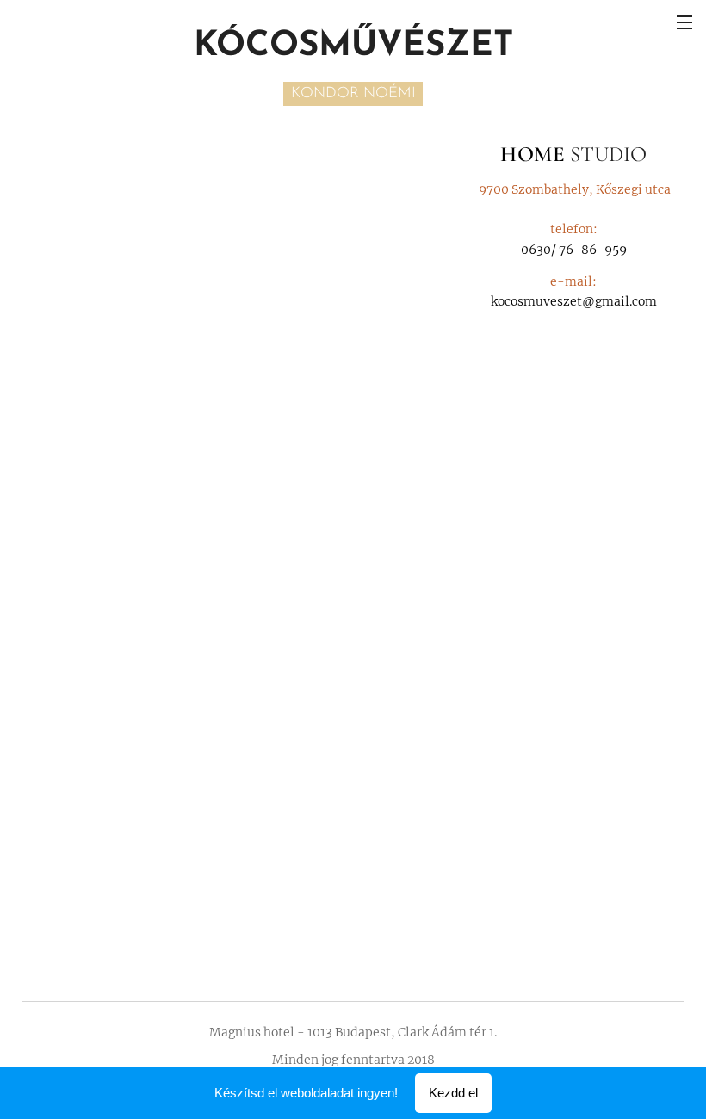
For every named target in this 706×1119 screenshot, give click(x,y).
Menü (684, 21)
